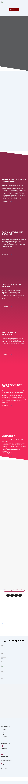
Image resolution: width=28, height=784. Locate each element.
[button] (26, 6)
